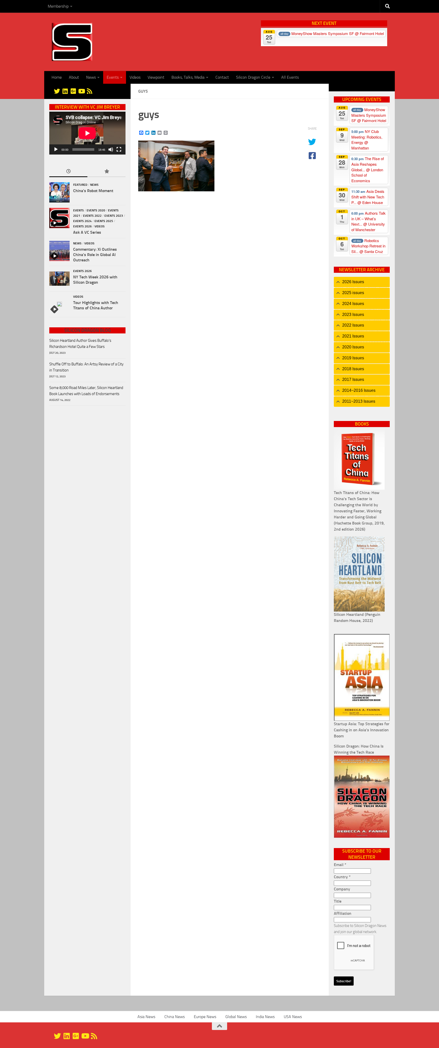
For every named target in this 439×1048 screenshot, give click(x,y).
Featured (80, 185)
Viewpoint (156, 77)
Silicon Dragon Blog (87, 330)
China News (174, 1016)
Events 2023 (113, 215)
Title (337, 901)
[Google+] (73, 91)
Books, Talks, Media (188, 77)
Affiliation (342, 913)
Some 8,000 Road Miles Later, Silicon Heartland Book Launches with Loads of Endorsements (86, 390)
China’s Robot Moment (93, 190)
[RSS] (89, 91)
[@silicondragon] (57, 91)
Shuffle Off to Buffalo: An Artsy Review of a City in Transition (86, 367)
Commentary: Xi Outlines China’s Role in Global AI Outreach (95, 254)
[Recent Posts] (68, 171)
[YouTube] (81, 91)
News (91, 77)
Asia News (146, 1016)
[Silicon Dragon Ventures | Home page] (72, 42)
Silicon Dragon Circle (253, 77)
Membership (58, 6)
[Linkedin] (65, 91)
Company (342, 889)
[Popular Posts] (106, 171)
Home (57, 77)
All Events (290, 77)
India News (265, 1016)
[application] (87, 133)
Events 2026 (82, 226)
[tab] (362, 282)
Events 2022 (92, 215)
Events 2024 (82, 221)
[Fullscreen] (118, 149)
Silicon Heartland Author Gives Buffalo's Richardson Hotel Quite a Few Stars (80, 343)
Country (342, 876)
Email (340, 864)
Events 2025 (104, 221)
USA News (293, 1016)
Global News (236, 1016)
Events (113, 77)
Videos (135, 77)
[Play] (55, 149)
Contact (222, 77)
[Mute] (110, 149)
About (74, 77)
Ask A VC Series (87, 232)
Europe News (205, 1016)
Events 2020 (96, 210)
